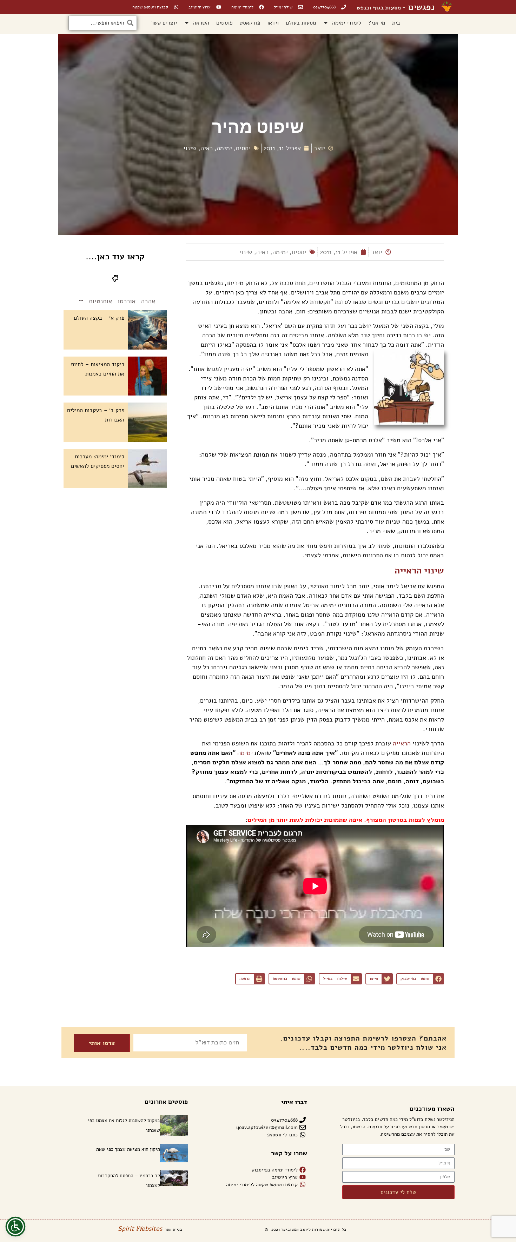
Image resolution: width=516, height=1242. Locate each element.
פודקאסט (249, 23)
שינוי (190, 148)
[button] (420, 978)
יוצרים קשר (164, 23)
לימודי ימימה (346, 23)
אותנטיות (100, 301)
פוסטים (224, 23)
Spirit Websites (140, 1228)
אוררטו (126, 301)
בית (396, 23)
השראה (201, 23)
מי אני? (376, 23)
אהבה (148, 301)
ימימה (224, 148)
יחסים (243, 148)
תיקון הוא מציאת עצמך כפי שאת (128, 1149)
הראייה (402, 743)
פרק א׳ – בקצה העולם (99, 318)
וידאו (273, 23)
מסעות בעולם (301, 23)
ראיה (206, 148)
